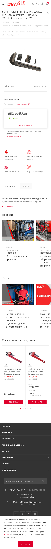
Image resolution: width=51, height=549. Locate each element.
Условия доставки (14, 136)
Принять (25, 544)
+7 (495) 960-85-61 (17, 490)
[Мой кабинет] (42, 4)
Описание (10, 186)
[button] (20, 408)
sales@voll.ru (27, 494)
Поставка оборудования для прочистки (16, 256)
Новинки (7, 432)
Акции (5, 451)
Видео (26, 186)
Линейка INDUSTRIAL (13, 445)
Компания (7, 458)
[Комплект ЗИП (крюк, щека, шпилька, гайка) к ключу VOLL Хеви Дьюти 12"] (25, 61)
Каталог (6, 426)
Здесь (6, 534)
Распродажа (9, 439)
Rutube (28, 514)
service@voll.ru (27, 497)
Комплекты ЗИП (23, 104)
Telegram (22, 514)
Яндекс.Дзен (35, 514)
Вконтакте (16, 514)
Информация (9, 470)
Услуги (6, 464)
